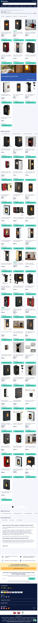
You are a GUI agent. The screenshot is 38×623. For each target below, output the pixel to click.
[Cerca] (3, 4)
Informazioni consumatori (21, 618)
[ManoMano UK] (4, 608)
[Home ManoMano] (16, 1)
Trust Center (5, 618)
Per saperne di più (28, 581)
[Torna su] (34, 608)
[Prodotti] (1, 4)
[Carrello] (35, 1)
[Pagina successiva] (26, 507)
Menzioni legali (17, 617)
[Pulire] (35, 3)
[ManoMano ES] (9, 608)
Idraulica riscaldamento (7, 10)
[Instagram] (6, 597)
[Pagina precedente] (11, 507)
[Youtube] (9, 597)
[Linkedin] (1, 597)
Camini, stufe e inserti (15, 10)
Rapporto (28, 618)
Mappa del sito (12, 617)
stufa (10, 527)
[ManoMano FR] (1, 608)
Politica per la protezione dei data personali (28, 617)
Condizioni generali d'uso (12, 618)
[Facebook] (4, 597)
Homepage (2, 10)
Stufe (19, 10)
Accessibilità (33, 618)
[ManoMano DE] (6, 608)
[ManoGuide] (34, 620)
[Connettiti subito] (33, 1)
